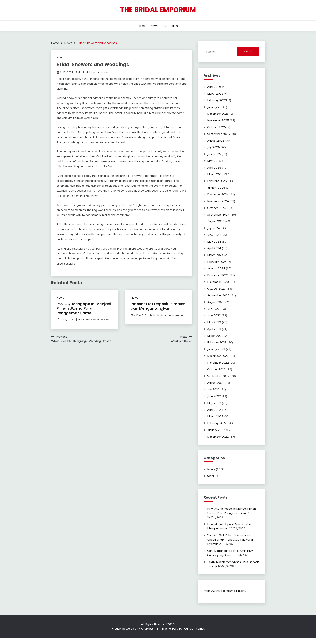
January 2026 (216, 107)
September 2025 (218, 134)
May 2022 (214, 403)
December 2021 (218, 436)
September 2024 (218, 214)
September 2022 (218, 376)
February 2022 (217, 423)
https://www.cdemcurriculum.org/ (225, 590)
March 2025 (215, 174)
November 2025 (218, 120)
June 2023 (214, 315)
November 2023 (218, 282)
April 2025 (214, 167)
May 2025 (214, 161)
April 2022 (214, 410)
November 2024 (218, 201)
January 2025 (216, 187)
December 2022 (218, 356)
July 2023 (213, 309)
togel (210, 476)
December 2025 (218, 113)
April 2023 (214, 329)
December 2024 (218, 194)
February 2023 (217, 342)
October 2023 (216, 288)
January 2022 (216, 430)
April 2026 (214, 86)
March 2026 (215, 93)
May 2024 (214, 241)
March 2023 (215, 335)
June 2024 (214, 235)
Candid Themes (194, 628)
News (154, 25)
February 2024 (217, 261)
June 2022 (214, 396)
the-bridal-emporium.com (93, 72)
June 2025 (214, 154)
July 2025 (213, 147)
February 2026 (217, 100)
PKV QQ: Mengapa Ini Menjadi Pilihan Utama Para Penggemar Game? (84, 308)
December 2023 (218, 275)
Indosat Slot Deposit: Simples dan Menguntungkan (158, 306)
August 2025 (216, 140)
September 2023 (218, 295)
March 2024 (215, 255)
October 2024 (216, 208)
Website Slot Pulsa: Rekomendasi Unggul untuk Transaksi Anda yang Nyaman (230, 539)
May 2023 (214, 322)
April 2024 (214, 248)
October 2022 (216, 369)
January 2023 (216, 349)
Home (142, 25)
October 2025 (216, 127)
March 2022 (215, 416)
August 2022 (216, 382)
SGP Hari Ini (170, 25)
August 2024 (216, 221)
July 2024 (213, 228)
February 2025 (217, 181)
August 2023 (216, 302)
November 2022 (218, 362)
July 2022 (213, 389)
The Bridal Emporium (158, 9)
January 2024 (216, 268)
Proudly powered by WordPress (133, 628)
